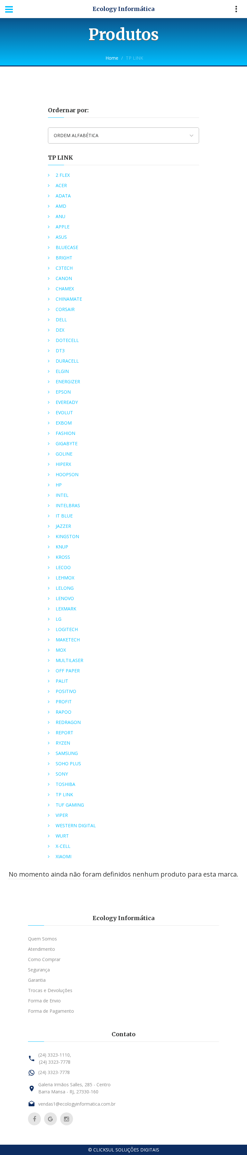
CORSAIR (65, 309)
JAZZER (63, 526)
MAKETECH (68, 640)
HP (59, 485)
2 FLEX (63, 175)
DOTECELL (67, 340)
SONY (62, 774)
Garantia (37, 980)
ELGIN (62, 371)
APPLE (62, 227)
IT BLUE (64, 516)
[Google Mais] (50, 1118)
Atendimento (41, 949)
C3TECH (64, 268)
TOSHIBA (65, 784)
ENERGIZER (68, 381)
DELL (61, 319)
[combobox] (123, 135)
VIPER (62, 815)
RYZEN (63, 743)
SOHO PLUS (68, 763)
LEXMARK (66, 609)
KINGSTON (67, 536)
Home (111, 58)
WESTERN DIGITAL (76, 825)
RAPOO (63, 712)
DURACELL (67, 361)
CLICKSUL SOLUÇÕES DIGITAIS (126, 1150)
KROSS (63, 557)
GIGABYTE (67, 443)
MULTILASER (69, 660)
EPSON (63, 392)
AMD (61, 206)
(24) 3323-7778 (54, 1062)
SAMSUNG (67, 753)
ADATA (63, 196)
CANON (64, 278)
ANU (60, 216)
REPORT (64, 732)
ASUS (61, 237)
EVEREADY (67, 402)
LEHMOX (65, 578)
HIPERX (63, 464)
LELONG (65, 588)
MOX (61, 650)
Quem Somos (42, 939)
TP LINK (60, 157)
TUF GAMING (70, 805)
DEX (60, 330)
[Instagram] (66, 1118)
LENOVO (65, 598)
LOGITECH (67, 629)
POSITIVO (66, 691)
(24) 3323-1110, (54, 1055)
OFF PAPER (68, 671)
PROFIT (64, 701)
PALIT (62, 681)
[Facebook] (34, 1118)
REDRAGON (68, 722)
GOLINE (64, 454)
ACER (61, 185)
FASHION (65, 433)
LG (58, 619)
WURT (62, 836)
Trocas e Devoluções (50, 990)
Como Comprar (44, 959)
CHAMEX (65, 289)
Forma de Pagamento (51, 1011)
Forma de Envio (44, 1001)
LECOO (63, 567)
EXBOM (64, 423)
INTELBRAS (68, 505)
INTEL (62, 495)
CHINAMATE (69, 299)
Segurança (39, 970)
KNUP (62, 547)
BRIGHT (64, 258)
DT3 (60, 350)
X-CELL (63, 846)
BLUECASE (67, 247)
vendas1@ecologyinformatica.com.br (76, 1104)
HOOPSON (67, 474)
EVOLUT (64, 412)
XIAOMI (63, 856)
